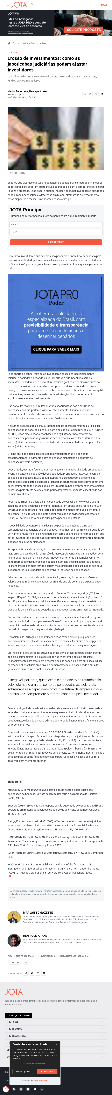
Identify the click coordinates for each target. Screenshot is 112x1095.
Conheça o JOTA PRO (19, 1015)
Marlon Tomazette (18, 91)
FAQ (7, 1072)
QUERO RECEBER (56, 242)
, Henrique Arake (37, 91)
